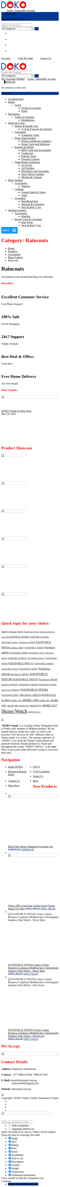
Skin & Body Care (31, 207)
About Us (38, 776)
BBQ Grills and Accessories (36, 150)
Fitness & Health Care (26, 126)
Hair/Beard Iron (29, 201)
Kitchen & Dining (24, 147)
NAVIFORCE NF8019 (34, 647)
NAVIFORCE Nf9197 (25, 679)
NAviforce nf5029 (27, 642)
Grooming (20, 198)
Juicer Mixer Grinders (32, 174)
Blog (35, 780)
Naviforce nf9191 (19, 674)
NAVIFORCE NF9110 (36, 653)
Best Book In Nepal (31, 632)
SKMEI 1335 (16, 700)
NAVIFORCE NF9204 (34, 689)
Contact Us (14, 780)
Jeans (24, 195)
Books (11, 102)
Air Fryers (26, 165)
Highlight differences (22, 1129)
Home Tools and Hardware (35, 144)
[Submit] (36, 28)
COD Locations (41, 771)
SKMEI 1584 (30, 700)
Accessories (21, 183)
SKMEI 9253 (36, 705)
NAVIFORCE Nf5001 (39, 637)
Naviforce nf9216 (30, 695)
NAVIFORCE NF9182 (9, 669)
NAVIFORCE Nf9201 (47, 685)
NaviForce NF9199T (9, 685)
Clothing (19, 189)
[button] (6, 230)
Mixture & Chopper (31, 177)
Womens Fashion (17, 210)
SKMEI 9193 (24, 706)
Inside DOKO (15, 766)
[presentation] (2, 440)
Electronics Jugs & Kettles (35, 171)
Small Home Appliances (27, 162)
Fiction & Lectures (31, 108)
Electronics (14, 114)
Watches (25, 186)
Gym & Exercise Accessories (36, 129)
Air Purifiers (27, 168)
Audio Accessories (24, 117)
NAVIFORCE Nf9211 (10, 695)
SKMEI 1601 (44, 700)
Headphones (27, 120)
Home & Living (16, 123)
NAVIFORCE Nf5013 (9, 642)
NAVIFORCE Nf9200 (28, 684)
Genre (18, 105)
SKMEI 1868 (12, 706)
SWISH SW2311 (34, 712)
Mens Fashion (15, 180)
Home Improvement (25, 138)
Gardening (20, 132)
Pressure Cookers (30, 159)
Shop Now (14, 785)
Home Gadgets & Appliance (36, 141)
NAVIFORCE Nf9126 (17, 658)
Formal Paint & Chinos (33, 192)
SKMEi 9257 (50, 705)
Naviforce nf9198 (48, 679)
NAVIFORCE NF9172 (21, 663)
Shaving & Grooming (32, 204)
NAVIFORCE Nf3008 (17, 637)
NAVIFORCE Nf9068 (19, 653)
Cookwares (27, 153)
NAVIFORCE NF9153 (36, 658)
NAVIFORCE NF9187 (28, 669)
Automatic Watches (16, 632)
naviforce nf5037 (17, 648)
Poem (24, 111)
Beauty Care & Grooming (28, 219)
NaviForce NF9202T (10, 690)
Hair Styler (27, 222)
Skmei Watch (14, 711)
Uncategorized (15, 99)
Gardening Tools (30, 135)
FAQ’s (36, 766)
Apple (4, 631)
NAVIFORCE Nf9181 (44, 663)
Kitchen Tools (28, 156)
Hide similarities (20, 1125)
